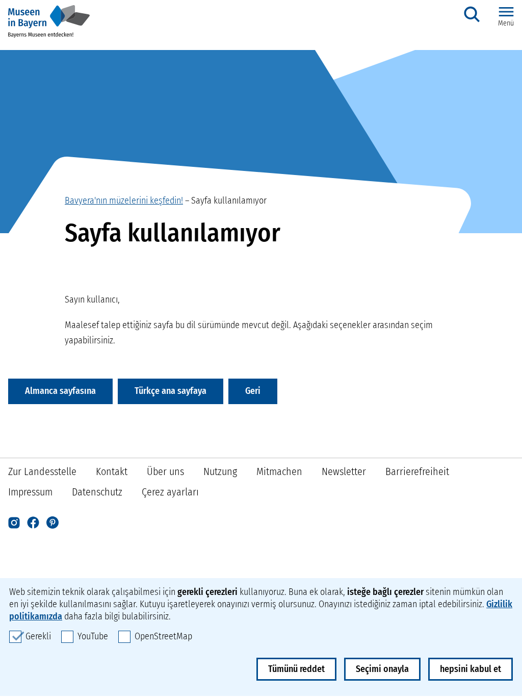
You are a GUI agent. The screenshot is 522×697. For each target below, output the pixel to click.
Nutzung (220, 471)
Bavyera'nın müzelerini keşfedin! (124, 200)
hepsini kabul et (470, 669)
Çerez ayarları (170, 492)
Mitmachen (279, 471)
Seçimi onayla (382, 669)
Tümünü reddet (296, 669)
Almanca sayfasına (60, 390)
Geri (252, 390)
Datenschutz (97, 492)
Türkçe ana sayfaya (170, 390)
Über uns (165, 471)
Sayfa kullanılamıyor (229, 200)
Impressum (30, 492)
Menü (506, 23)
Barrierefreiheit (417, 471)
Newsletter (344, 471)
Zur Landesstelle (42, 471)
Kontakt (111, 471)
